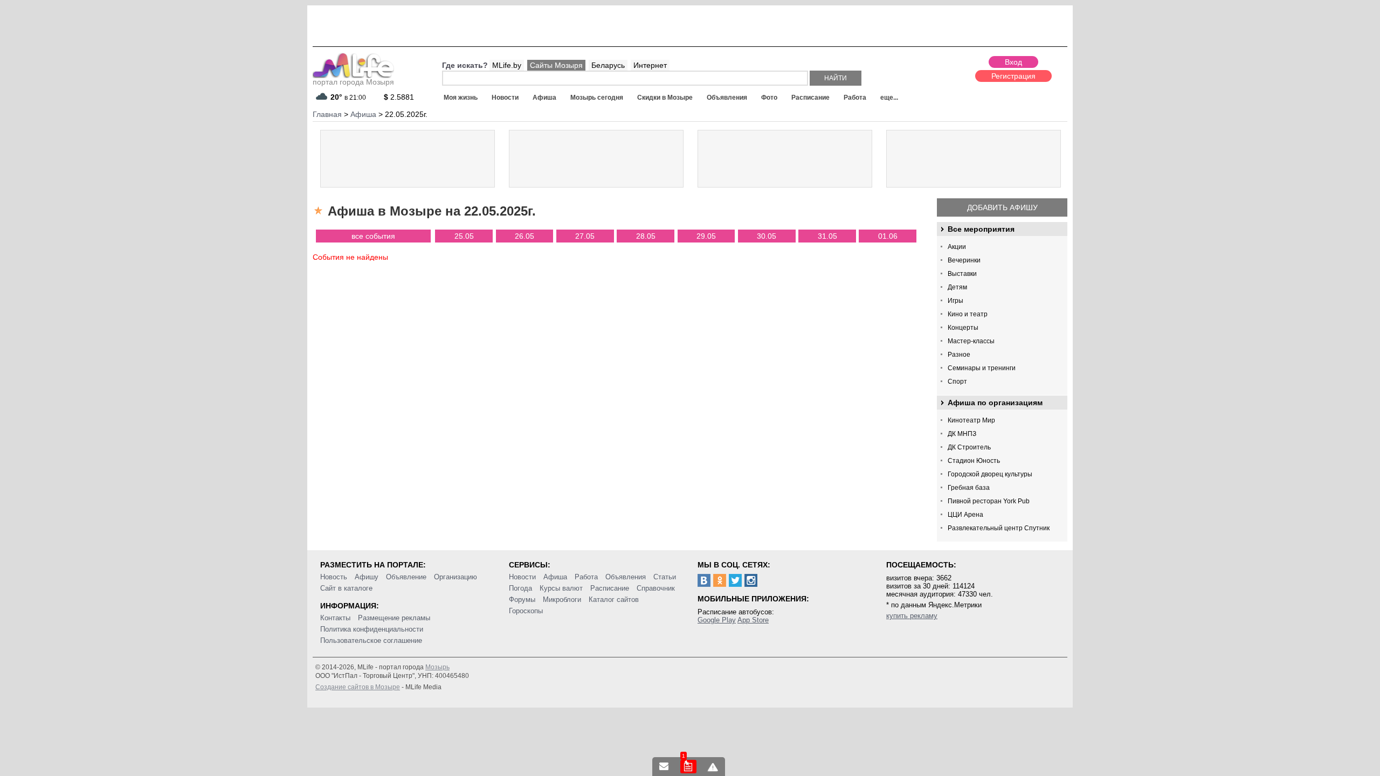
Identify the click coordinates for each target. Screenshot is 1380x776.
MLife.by (506, 65)
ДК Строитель (969, 447)
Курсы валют (561, 588)
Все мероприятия (981, 229)
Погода (520, 588)
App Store (753, 620)
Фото (769, 97)
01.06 (888, 236)
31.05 (827, 236)
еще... (889, 97)
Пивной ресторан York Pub (989, 501)
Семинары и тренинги (982, 368)
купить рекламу (911, 616)
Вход (1013, 62)
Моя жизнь (461, 97)
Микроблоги (562, 599)
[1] (688, 766)
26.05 (524, 236)
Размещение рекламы (394, 618)
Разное (959, 354)
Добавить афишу (1002, 207)
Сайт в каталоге (346, 588)
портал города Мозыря (353, 82)
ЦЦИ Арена (965, 514)
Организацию (455, 577)
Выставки (962, 274)
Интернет (650, 65)
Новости (505, 97)
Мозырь (437, 667)
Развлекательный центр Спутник (999, 528)
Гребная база (969, 487)
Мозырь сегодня (596, 97)
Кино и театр (968, 314)
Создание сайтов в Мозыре (357, 687)
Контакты (335, 618)
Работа (855, 97)
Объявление (406, 577)
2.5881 (399, 97)
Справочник (656, 588)
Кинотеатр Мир (971, 420)
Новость (333, 577)
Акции (957, 247)
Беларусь (608, 65)
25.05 (464, 236)
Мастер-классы (971, 341)
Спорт (957, 381)
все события (373, 236)
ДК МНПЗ (962, 434)
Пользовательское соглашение (371, 640)
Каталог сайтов (614, 599)
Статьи (664, 577)
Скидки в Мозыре (665, 97)
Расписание (810, 97)
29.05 (706, 236)
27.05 (585, 236)
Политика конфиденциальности (371, 629)
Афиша (544, 97)
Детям (957, 287)
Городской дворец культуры (990, 474)
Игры (955, 300)
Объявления (727, 97)
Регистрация (1013, 76)
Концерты (963, 327)
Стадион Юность (974, 461)
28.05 (646, 236)
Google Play (717, 620)
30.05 (766, 236)
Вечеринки (964, 260)
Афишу (366, 577)
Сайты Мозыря (556, 65)
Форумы (522, 599)
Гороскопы (526, 611)
